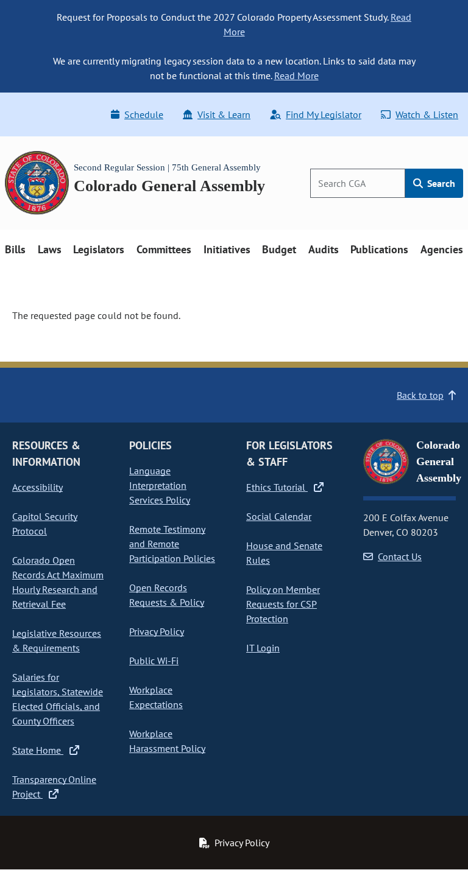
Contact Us (400, 556)
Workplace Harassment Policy (167, 741)
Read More (296, 75)
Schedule (143, 114)
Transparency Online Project (54, 786)
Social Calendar (278, 516)
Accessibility (37, 487)
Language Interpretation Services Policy (159, 485)
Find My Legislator (323, 114)
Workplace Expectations (156, 697)
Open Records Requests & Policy (166, 594)
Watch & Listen (426, 114)
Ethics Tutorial (277, 487)
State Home (37, 750)
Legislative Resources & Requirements (56, 640)
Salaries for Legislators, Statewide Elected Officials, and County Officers (57, 699)
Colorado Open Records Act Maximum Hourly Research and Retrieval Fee (58, 582)
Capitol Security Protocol (44, 523)
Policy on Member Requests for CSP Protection (283, 604)
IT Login (263, 648)
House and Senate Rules (284, 552)
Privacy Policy (156, 631)
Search (440, 183)
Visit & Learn (223, 114)
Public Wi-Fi (154, 660)
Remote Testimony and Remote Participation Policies (172, 543)
